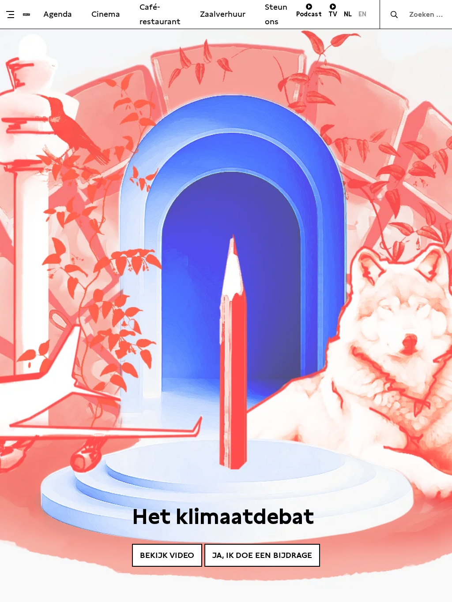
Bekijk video (167, 555)
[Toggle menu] (13, 14)
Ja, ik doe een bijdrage (262, 555)
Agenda (57, 14)
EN (362, 14)
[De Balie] (26, 14)
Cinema (105, 14)
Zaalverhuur (222, 14)
